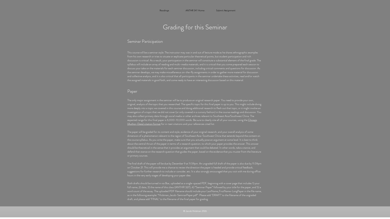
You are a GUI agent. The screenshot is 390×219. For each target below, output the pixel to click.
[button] (226, 10)
